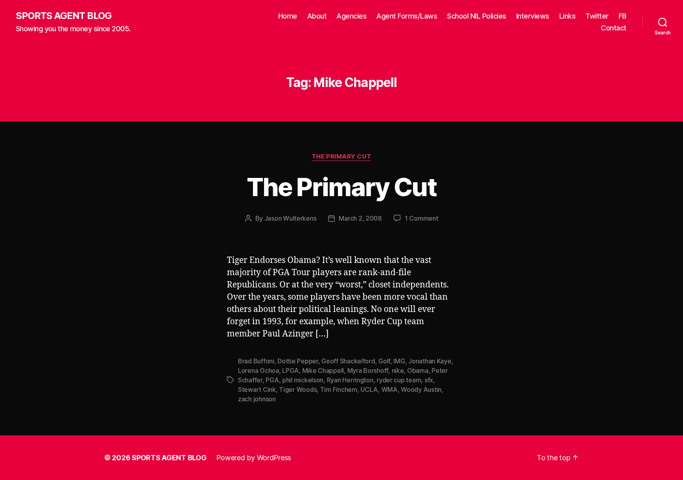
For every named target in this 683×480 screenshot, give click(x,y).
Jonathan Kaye (429, 361)
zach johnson (257, 399)
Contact (613, 28)
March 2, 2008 (360, 218)
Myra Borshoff (368, 370)
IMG (399, 361)
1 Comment (421, 218)
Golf (384, 361)
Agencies (351, 16)
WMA (389, 389)
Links (567, 16)
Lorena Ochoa (258, 370)
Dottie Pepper (297, 361)
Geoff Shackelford (348, 361)
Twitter (597, 16)
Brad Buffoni (256, 361)
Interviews (532, 16)
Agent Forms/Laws (406, 16)
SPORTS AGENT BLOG (63, 16)
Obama (417, 370)
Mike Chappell (323, 370)
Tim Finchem (338, 389)
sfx (429, 380)
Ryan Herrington (350, 380)
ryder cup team (399, 380)
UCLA (369, 389)
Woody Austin (421, 389)
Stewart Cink (257, 389)
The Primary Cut (341, 156)
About (317, 16)
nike (398, 370)
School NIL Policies (476, 16)
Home (287, 16)
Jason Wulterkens (290, 218)
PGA (272, 380)
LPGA (290, 370)
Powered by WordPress (254, 458)
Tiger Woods (298, 389)
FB (622, 16)
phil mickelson (302, 380)
